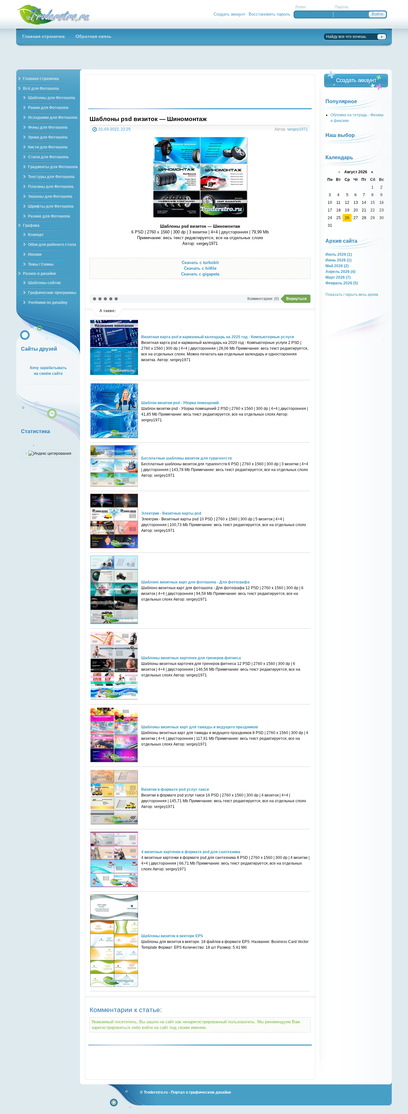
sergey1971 (297, 129)
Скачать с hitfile (200, 268)
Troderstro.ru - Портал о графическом (53, 14)
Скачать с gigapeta (200, 274)
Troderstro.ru (156, 1092)
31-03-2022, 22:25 (114, 129)
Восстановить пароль (269, 14)
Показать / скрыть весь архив (351, 294)
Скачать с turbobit (200, 262)
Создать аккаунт (229, 14)
